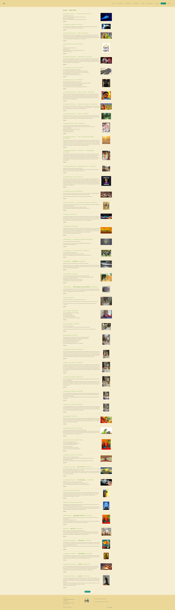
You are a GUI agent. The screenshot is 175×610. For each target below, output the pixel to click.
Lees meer (64, 21)
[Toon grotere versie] (106, 17)
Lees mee (64, 475)
